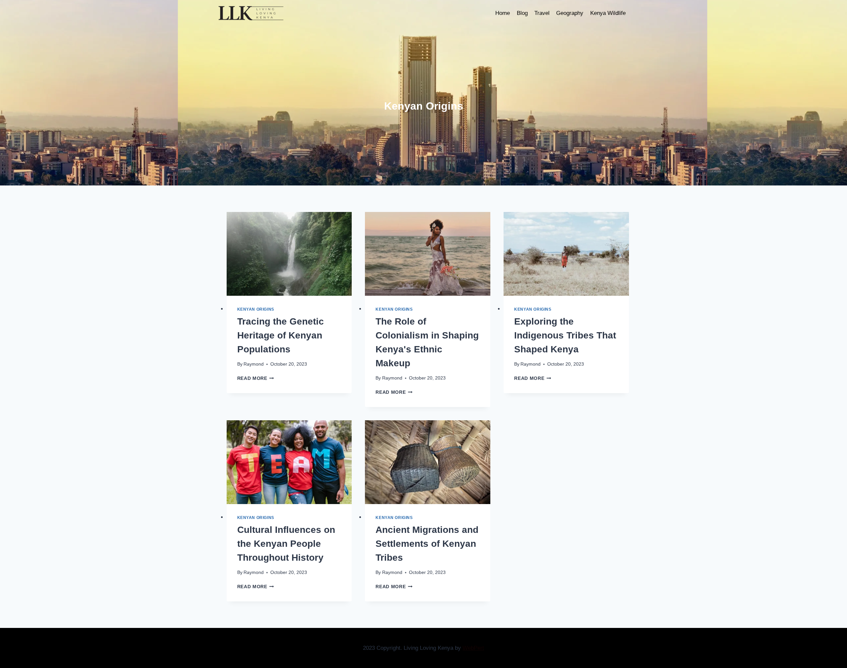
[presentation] (289, 254)
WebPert (473, 648)
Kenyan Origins (255, 309)
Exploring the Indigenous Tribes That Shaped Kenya (565, 335)
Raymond (254, 364)
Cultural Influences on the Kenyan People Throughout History (286, 544)
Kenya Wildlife (608, 13)
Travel (542, 13)
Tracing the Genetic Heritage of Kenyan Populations (280, 335)
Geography (569, 13)
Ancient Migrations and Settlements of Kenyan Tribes (427, 544)
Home (502, 13)
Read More (255, 378)
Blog (522, 13)
